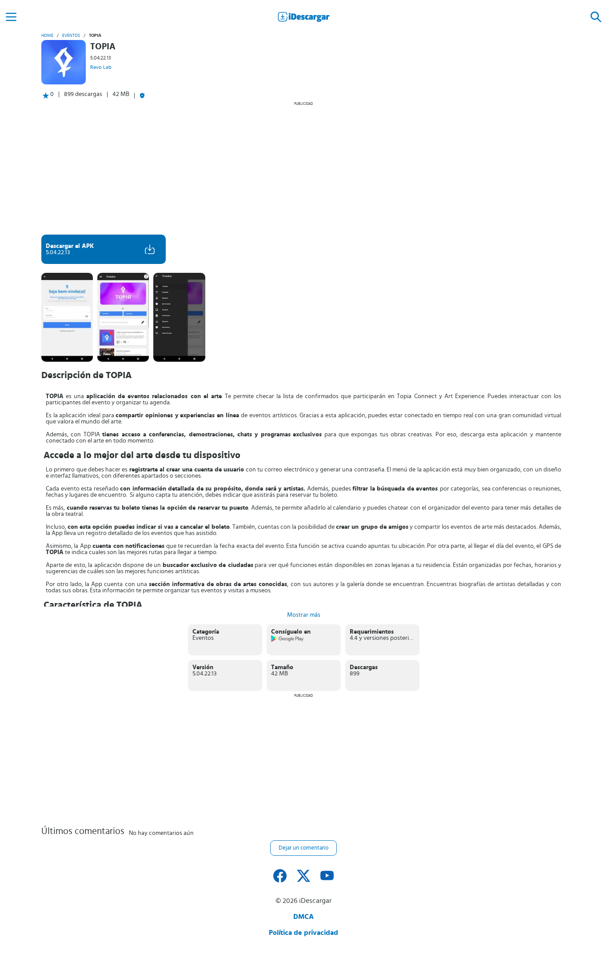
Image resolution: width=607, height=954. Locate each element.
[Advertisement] (303, 168)
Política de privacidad (303, 932)
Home (47, 35)
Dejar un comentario (303, 848)
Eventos (71, 35)
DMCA (303, 916)
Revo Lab (101, 67)
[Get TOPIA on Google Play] (287, 640)
